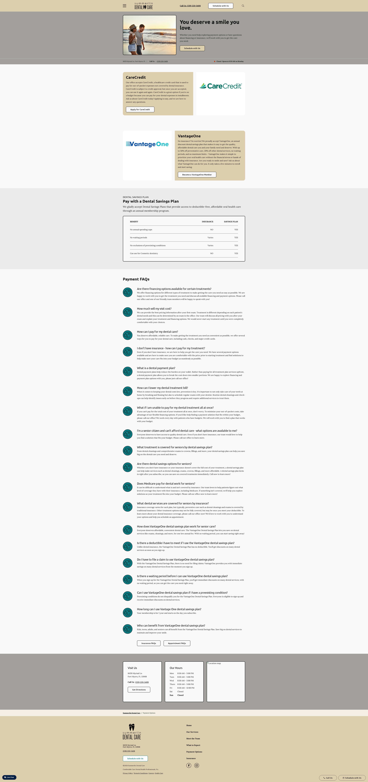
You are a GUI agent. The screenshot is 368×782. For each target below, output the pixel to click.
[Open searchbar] (243, 6)
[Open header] (125, 6)
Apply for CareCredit (140, 109)
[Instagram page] (196, 765)
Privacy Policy (128, 773)
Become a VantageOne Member (197, 174)
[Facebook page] (188, 765)
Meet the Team (193, 738)
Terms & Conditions (141, 773)
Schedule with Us (221, 5)
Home (189, 725)
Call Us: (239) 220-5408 (190, 5)
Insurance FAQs (149, 643)
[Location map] (226, 682)
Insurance (191, 758)
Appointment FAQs (177, 643)
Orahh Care (159, 773)
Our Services (192, 732)
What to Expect (193, 745)
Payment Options (194, 752)
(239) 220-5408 (162, 61)
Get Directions (139, 689)
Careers (151, 773)
